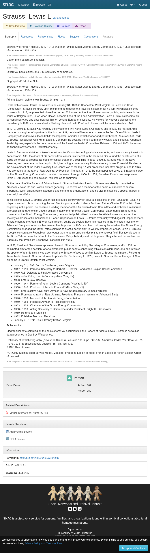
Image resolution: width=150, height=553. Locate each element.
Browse (40, 4)
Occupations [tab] (91, 36)
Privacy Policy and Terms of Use (43, 543)
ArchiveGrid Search (21, 431)
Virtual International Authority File (29, 413)
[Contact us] (75, 508)
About (123, 4)
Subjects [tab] (75, 36)
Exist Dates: (13, 385)
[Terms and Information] (80, 508)
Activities (108, 36)
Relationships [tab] (45, 36)
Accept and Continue (134, 548)
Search (24, 4)
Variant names (61, 17)
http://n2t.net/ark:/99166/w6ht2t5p (39, 458)
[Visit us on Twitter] (70, 508)
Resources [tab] (27, 36)
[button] (133, 4)
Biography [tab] (10, 36)
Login (144, 4)
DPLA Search (17, 439)
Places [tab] (61, 36)
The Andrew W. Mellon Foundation (75, 532)
